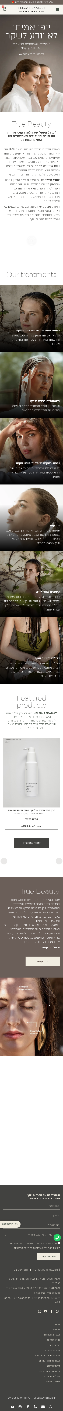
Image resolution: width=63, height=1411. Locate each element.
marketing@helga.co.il (46, 1269)
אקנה (27, 813)
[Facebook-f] (51, 1311)
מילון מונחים (53, 1340)
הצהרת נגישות (52, 1381)
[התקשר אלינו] (57, 1237)
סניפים (56, 1329)
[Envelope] (43, 1406)
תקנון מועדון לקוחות (49, 1360)
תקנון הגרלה (53, 1366)
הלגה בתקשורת (52, 1334)
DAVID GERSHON (15, 1398)
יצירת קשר (54, 1345)
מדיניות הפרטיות (51, 1350)
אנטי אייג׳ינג (37, 813)
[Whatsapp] (57, 1311)
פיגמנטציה (18, 813)
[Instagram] (39, 1311)
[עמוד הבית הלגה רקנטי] (32, 9)
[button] (57, 9)
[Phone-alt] (35, 1406)
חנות (57, 1324)
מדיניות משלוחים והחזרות (47, 1355)
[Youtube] (45, 1311)
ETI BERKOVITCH (41, 1398)
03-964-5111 (21, 1269)
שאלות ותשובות (52, 1376)
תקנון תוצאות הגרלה (49, 1371)
